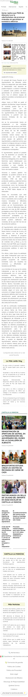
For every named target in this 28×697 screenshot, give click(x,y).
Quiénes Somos (14, 685)
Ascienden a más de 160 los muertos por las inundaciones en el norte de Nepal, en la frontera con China (14, 374)
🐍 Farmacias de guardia (14, 662)
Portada (3, 7)
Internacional (12, 7)
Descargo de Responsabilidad (14, 682)
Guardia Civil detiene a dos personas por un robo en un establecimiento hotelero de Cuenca (14, 569)
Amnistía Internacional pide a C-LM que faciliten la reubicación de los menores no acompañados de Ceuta (14, 594)
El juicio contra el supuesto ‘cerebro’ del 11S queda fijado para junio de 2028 (14, 367)
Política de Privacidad (14, 670)
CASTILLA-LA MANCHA (10, 412)
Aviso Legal (14, 674)
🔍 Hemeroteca (14, 653)
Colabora (14, 689)
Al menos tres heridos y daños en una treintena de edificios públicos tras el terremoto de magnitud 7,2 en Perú (14, 610)
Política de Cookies (14, 666)
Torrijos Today (6, 62)
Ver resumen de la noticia (10, 72)
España (21, 7)
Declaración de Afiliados (14, 678)
